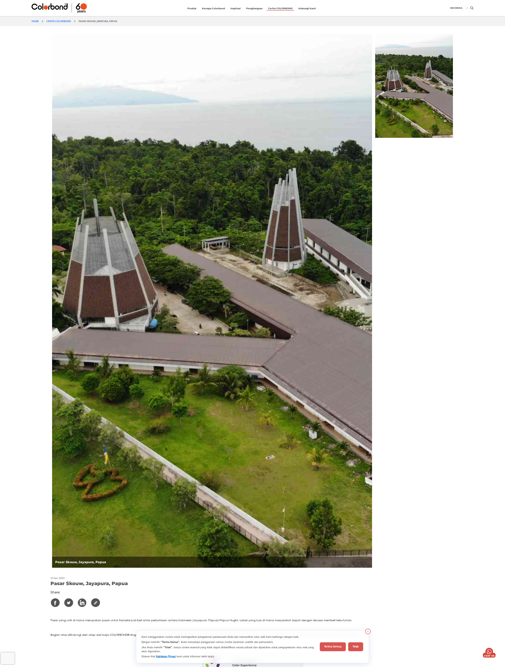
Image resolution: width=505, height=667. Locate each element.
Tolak (356, 646)
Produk (191, 8)
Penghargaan (254, 8)
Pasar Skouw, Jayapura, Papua (98, 21)
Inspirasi (235, 8)
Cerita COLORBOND (280, 8)
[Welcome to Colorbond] (68, 8)
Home (35, 21)
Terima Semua (332, 646)
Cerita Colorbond (58, 21)
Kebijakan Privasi (166, 656)
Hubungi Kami (307, 8)
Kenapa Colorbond (213, 8)
